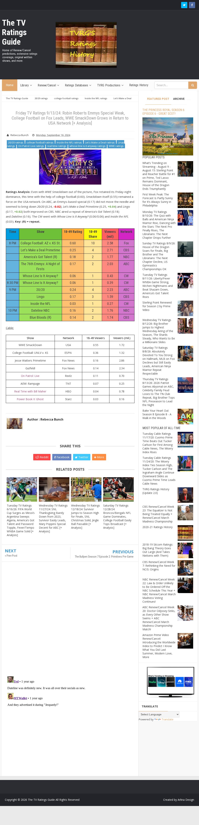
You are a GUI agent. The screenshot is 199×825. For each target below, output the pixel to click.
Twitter (83, 457)
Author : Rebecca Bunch (45, 419)
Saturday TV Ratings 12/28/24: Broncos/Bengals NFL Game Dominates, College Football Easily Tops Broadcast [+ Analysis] (117, 516)
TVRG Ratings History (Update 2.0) (155, 491)
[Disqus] (70, 620)
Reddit (44, 457)
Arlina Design (186, 800)
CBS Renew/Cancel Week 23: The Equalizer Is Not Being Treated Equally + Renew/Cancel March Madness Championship (158, 514)
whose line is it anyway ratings (88, 146)
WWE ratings (116, 146)
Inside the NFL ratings (69, 142)
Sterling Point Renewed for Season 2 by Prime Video (157, 306)
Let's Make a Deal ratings (100, 142)
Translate (167, 719)
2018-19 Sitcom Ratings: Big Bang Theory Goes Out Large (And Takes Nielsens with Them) (157, 550)
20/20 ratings (15, 142)
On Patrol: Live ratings (31, 146)
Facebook (62, 457)
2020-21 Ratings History (157, 527)
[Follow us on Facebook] (192, 5)
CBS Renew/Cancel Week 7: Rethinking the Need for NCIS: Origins (158, 565)
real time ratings (56, 146)
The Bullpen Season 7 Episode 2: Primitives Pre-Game (104, 556)
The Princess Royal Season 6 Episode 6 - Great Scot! (163, 111)
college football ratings (40, 142)
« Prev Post (11, 555)
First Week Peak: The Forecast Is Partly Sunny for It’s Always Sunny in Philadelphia (157, 200)
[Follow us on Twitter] (184, 5)
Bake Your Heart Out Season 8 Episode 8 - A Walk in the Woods (156, 414)
